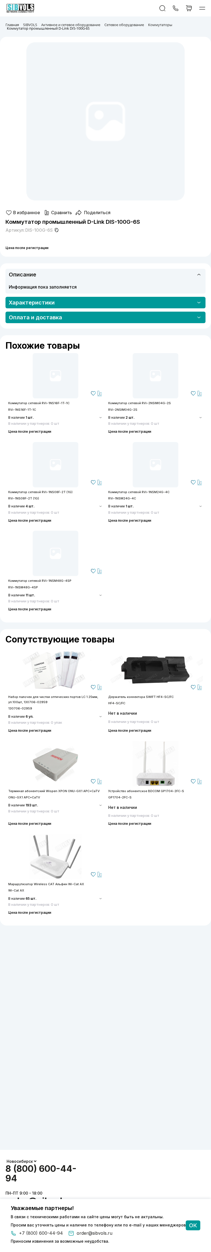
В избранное (26, 212)
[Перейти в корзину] (188, 8)
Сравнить (61, 212)
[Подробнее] (55, 375)
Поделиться (97, 212)
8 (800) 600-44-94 (40, 1173)
